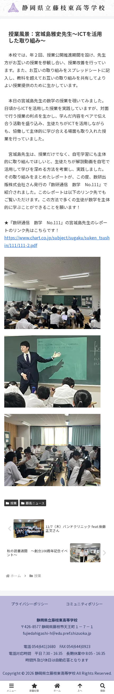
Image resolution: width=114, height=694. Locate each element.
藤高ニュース (35, 503)
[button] (103, 669)
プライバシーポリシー (29, 603)
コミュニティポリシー (84, 603)
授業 (13, 503)
